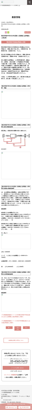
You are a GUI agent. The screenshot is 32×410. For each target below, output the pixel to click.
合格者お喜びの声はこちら (16, 340)
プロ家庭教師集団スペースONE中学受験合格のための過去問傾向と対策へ (15, 321)
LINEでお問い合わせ (16, 371)
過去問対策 (9, 22)
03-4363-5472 (18, 361)
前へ (9, 327)
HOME (3, 22)
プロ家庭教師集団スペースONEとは (10, 5)
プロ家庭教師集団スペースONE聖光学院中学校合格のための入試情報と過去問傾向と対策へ (15, 315)
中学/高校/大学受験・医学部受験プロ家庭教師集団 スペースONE (10, 391)
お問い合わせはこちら (11, 407)
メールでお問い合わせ (17, 368)
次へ (26, 327)
